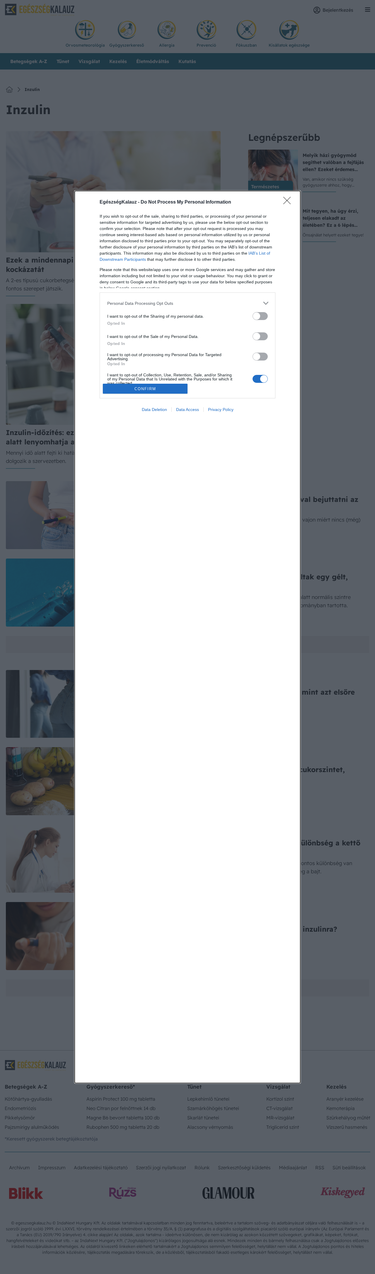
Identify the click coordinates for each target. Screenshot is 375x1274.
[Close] (288, 202)
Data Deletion (154, 409)
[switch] (260, 316)
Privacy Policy (220, 409)
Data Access (187, 409)
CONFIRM (145, 389)
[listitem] (187, 303)
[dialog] (187, 637)
